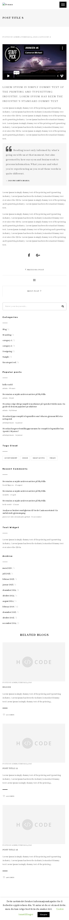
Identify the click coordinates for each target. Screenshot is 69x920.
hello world (8, 384)
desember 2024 (9, 590)
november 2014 (9, 623)
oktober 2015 (8, 618)
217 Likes (10, 715)
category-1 (7, 340)
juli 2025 (6, 573)
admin (16, 37)
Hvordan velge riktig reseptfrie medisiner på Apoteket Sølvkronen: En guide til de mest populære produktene (34, 405)
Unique (53, 458)
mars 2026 (7, 568)
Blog (5, 329)
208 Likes (10, 877)
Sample (6, 357)
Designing (7, 351)
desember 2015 (9, 612)
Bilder (7, 687)
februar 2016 (8, 606)
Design (25, 458)
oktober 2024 (8, 595)
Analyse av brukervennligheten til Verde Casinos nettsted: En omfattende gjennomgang (30, 511)
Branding (7, 335)
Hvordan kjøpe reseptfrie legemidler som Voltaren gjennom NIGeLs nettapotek (32, 417)
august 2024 (8, 601)
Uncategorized (9, 362)
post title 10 (10, 850)
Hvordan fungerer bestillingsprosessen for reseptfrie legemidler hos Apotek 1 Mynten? (33, 430)
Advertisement (10, 458)
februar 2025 (8, 579)
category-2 (45, 37)
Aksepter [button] (44, 914)
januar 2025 (8, 584)
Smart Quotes (39, 458)
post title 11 (10, 768)
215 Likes (10, 796)
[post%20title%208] (29, 255)
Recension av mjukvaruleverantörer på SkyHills (24, 394)
